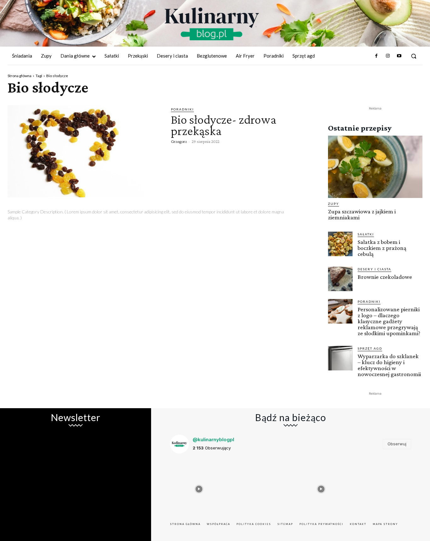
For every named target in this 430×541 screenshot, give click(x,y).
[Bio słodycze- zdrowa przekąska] (84, 151)
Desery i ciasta (374, 269)
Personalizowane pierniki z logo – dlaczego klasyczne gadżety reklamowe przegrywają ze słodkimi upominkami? (389, 321)
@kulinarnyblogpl (213, 439)
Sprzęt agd (370, 348)
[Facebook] (376, 56)
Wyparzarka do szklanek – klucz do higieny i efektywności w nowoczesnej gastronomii (389, 365)
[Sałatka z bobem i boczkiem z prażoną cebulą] (340, 244)
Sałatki (366, 234)
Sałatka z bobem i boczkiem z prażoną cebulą (382, 248)
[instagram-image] (199, 487)
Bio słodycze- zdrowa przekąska (223, 125)
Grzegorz (179, 141)
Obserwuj (397, 443)
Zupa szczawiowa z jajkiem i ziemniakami (362, 214)
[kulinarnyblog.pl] (212, 24)
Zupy (333, 204)
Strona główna (19, 75)
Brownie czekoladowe (385, 276)
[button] (413, 56)
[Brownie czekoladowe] (340, 279)
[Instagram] (387, 56)
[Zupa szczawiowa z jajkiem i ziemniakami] (375, 167)
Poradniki (182, 109)
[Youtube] (399, 56)
